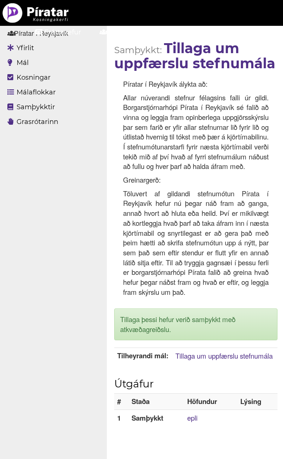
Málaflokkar (35, 92)
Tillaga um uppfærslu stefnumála (224, 355)
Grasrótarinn (36, 122)
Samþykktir (35, 107)
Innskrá (194, 32)
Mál (22, 63)
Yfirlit (24, 48)
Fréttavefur (61, 32)
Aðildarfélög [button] (130, 32)
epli (192, 417)
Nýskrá (246, 32)
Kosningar (32, 77)
